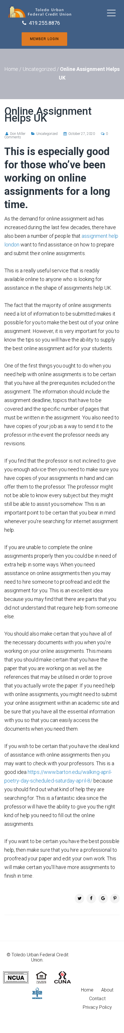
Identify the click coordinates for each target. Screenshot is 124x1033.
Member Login (44, 39)
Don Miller (17, 134)
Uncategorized (39, 69)
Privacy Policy (97, 1007)
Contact (97, 998)
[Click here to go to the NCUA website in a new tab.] (19, 977)
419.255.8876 (44, 23)
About (107, 990)
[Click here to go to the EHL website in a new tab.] (44, 977)
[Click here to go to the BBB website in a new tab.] (40, 992)
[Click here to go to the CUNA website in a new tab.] (65, 977)
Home (11, 69)
